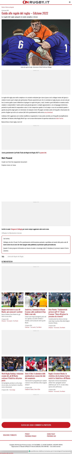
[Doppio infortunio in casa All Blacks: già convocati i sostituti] (12, 300)
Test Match (15, 321)
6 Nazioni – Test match (7, 321)
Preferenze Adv (51, 436)
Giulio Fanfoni (59, 118)
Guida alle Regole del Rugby (15, 256)
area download (49, 112)
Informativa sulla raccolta (6, 453)
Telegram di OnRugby (17, 229)
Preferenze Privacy (30, 436)
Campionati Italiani (29, 389)
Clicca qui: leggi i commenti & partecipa (36, 425)
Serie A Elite (37, 389)
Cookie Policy (51, 434)
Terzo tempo (12, 390)
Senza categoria (10, 7)
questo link (43, 153)
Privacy (27, 434)
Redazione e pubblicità (10, 435)
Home (3, 7)
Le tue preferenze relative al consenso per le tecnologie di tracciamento (49, 451)
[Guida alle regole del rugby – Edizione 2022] (36, 42)
